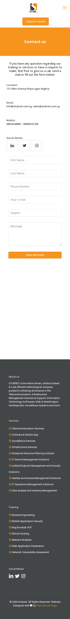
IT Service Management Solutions (30, 459)
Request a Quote (35, 21)
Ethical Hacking (20, 533)
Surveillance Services (23, 440)
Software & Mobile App (25, 434)
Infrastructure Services (24, 447)
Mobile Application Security (27, 521)
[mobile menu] (64, 7)
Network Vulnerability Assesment (30, 552)
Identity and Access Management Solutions (36, 478)
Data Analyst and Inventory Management (34, 490)
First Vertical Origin (46, 605)
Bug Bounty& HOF (22, 527)
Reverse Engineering (23, 515)
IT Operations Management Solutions (32, 484)
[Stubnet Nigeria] (35, 8)
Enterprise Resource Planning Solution (33, 453)
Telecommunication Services (28, 428)
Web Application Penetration (28, 546)
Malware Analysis (22, 539)
